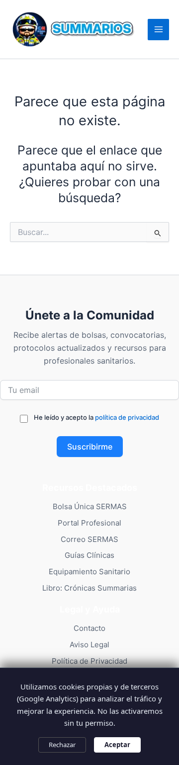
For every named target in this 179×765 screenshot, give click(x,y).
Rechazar (62, 744)
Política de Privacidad (89, 661)
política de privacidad (127, 417)
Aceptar (117, 744)
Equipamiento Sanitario (89, 571)
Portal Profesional (89, 523)
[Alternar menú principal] (158, 29)
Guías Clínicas (89, 555)
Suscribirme (89, 447)
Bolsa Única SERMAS (90, 506)
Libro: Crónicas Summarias (89, 588)
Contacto (89, 628)
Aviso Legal (89, 644)
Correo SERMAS (89, 539)
